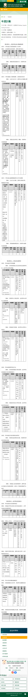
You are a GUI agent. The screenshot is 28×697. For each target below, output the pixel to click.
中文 (10, 0)
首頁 (4, 16)
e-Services (17, 688)
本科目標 (4, 634)
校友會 (2, 682)
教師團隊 (4, 640)
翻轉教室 (17, 682)
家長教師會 (17, 679)
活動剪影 (4, 642)
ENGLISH (3, 0)
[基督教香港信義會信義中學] (14, 7)
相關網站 (4, 651)
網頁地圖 (17, 685)
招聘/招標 (3, 685)
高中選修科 (5, 653)
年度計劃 (4, 637)
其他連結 (3, 688)
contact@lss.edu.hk (16, 670)
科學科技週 (5, 656)
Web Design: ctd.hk (14, 695)
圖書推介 (4, 645)
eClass (2, 679)
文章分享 (4, 648)
